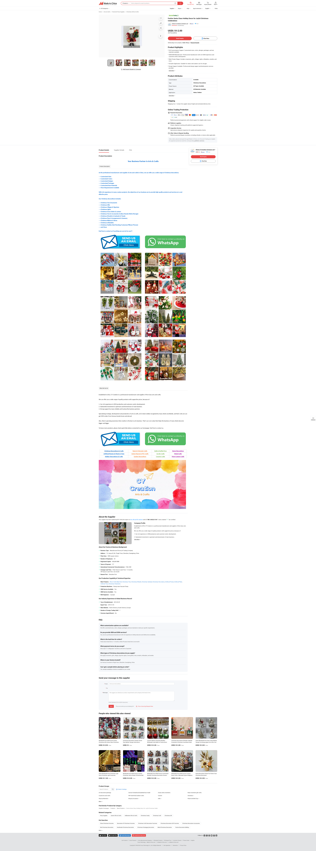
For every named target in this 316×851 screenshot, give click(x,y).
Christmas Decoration (158, 582)
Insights (192, 840)
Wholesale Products (158, 840)
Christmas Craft (157, 815)
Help (188, 8)
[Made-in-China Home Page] (108, 3)
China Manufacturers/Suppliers (145, 840)
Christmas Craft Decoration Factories (147, 823)
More (100, 830)
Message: (105, 692)
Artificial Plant (178, 582)
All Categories (104, 8)
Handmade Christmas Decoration (125, 827)
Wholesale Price (167, 840)
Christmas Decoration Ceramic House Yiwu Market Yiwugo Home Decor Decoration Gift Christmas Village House (133, 742)
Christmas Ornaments (114, 584)
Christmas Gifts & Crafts (132, 12)
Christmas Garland (147, 582)
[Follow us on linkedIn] (216, 835)
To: (107, 688)
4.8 (198, 152)
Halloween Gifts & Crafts (131, 815)
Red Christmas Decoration (106, 827)
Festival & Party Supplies (118, 12)
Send (111, 706)
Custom (160, 795)
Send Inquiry (180, 38)
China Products (132, 840)
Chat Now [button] (206, 38)
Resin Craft (113, 582)
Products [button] (125, 3)
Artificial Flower (169, 582)
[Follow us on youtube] (211, 835)
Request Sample (195, 42)
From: (106, 684)
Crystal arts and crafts (104, 795)
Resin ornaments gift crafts (195, 792)
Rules (216, 8)
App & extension (197, 8)
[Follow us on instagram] (209, 835)
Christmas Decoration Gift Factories (170, 823)
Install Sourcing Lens (139, 835)
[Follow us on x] (207, 835)
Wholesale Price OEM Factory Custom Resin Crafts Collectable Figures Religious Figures (181, 775)
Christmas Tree (126, 582)
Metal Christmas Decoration (165, 827)
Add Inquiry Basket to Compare (132, 69)
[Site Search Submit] (180, 3)
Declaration (175, 845)
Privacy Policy (183, 845)
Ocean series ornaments (164, 792)
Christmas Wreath (136, 582)
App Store (103, 835)
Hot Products (125, 840)
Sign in (215, 4)
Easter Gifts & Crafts (116, 815)
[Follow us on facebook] (204, 835)
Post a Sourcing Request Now (144, 706)
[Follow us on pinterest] (214, 835)
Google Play (113, 835)
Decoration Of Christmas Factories (126, 823)
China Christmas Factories (107, 823)
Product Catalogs (122, 789)
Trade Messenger (125, 835)
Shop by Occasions (133, 798)
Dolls (159, 798)
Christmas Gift (168, 815)
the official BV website (136, 519)
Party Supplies (103, 815)
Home (100, 12)
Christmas (190, 795)
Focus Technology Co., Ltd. (146, 845)
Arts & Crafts (107, 12)
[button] (175, 3)
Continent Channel (177, 840)
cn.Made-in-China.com (173, 842)
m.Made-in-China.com (162, 842)
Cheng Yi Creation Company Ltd (180, 23)
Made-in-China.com (151, 842)
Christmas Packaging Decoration (145, 827)
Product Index (186, 840)
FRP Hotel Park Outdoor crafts (136, 795)
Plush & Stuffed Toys (193, 798)
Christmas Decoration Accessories (191, 823)
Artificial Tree (104, 584)
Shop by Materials (103, 798)
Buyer (179, 8)
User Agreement (167, 845)
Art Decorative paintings (105, 792)
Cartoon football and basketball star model (139, 792)
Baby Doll (119, 582)
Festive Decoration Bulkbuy (182, 827)
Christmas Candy (145, 815)
